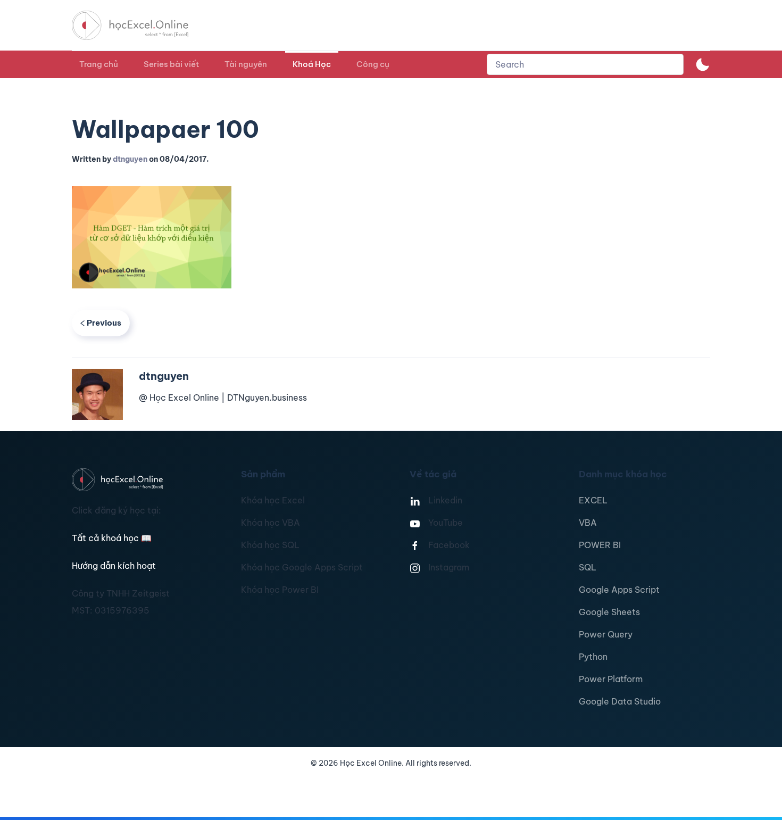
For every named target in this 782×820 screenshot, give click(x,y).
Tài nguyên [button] (245, 64)
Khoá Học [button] (312, 64)
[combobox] (585, 64)
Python (593, 656)
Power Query (606, 634)
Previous (104, 323)
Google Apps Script (619, 589)
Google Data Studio (620, 701)
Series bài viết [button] (171, 64)
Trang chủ (98, 64)
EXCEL (593, 500)
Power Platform (611, 679)
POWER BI (600, 545)
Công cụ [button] (372, 64)
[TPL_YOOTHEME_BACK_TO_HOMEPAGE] (140, 25)
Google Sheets (609, 612)
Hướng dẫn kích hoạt (114, 565)
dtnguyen (130, 159)
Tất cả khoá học (112, 538)
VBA (588, 522)
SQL (587, 567)
